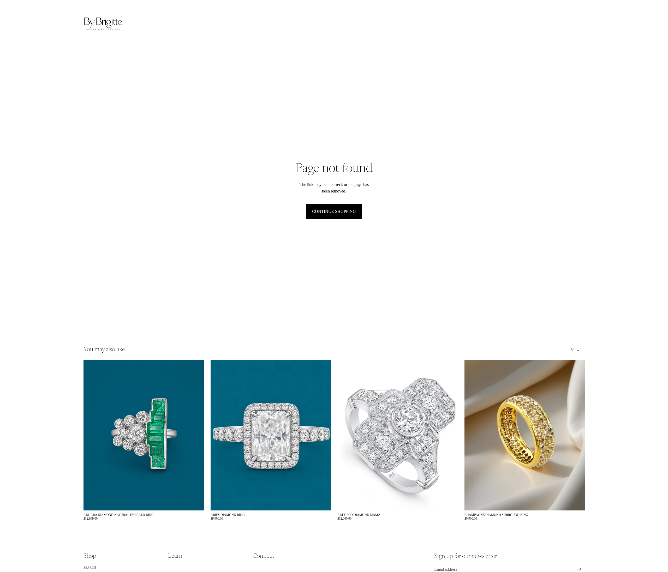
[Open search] (556, 23)
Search (90, 567)
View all (577, 349)
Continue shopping (334, 211)
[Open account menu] (567, 23)
